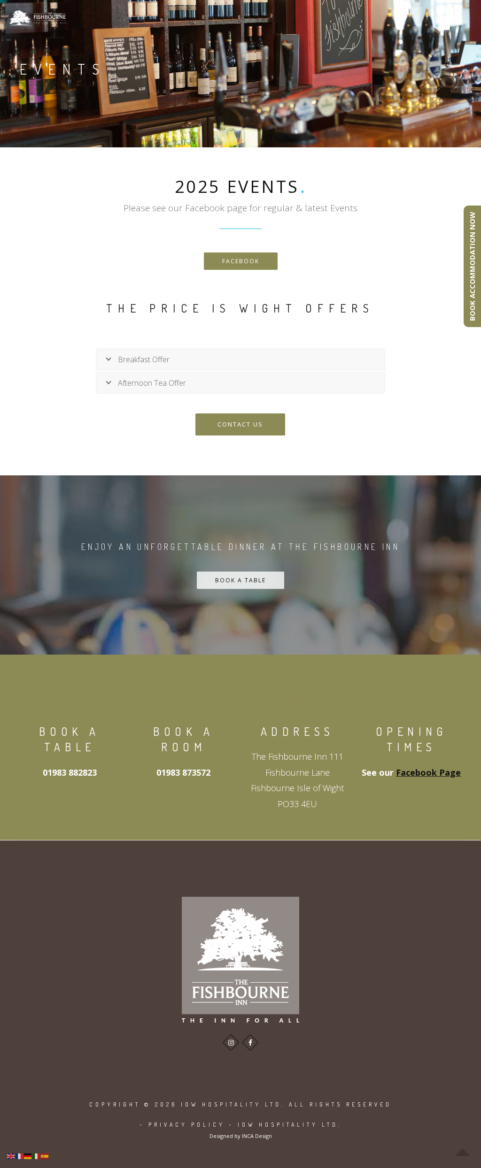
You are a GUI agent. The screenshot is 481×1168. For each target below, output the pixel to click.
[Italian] (36, 1155)
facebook (240, 261)
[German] (28, 1155)
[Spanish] (45, 1155)
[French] (20, 1155)
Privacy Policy (186, 1124)
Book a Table (240, 580)
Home (411, 72)
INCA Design (257, 1135)
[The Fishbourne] (37, 17)
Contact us (240, 424)
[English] (11, 1155)
